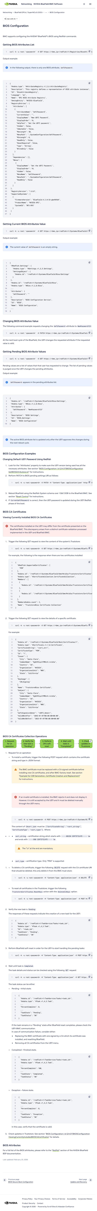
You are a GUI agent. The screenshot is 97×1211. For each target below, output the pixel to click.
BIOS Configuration (57, 12)
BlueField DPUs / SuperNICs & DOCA (28, 12)
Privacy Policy (27, 1199)
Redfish (56, 1150)
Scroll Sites (51, 1207)
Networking (26, 4)
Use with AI (11, 19)
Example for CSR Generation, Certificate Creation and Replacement (50, 776)
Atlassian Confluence (66, 1207)
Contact (40, 1203)
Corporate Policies (85, 1199)
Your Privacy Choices (42, 1199)
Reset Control (22, 496)
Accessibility (71, 1199)
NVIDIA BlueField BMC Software (48, 4)
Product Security (28, 1203)
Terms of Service (58, 1199)
